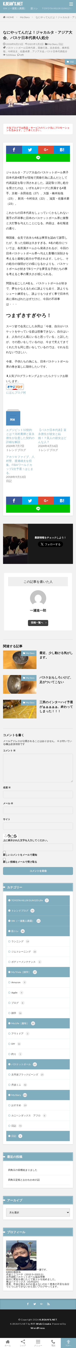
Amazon (18, 982)
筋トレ (34, 8)
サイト (6, 819)
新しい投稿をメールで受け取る (20, 862)
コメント (9, 750)
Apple (16, 992)
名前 (7, 787)
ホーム (8, 1345)
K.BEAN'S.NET (13, 4)
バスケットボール (23, 1064)
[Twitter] (30, 150)
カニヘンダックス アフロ (28, 1115)
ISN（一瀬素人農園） (15, 8)
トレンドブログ (22, 910)
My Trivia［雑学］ (23, 972)
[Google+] (46, 150)
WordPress (38, 1328)
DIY (15, 1043)
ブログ (17, 1002)
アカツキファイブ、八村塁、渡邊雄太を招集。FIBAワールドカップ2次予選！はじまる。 (20, 465)
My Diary (25, 17)
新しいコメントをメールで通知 (20, 855)
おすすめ (18, 1105)
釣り (16, 1053)
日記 (60, 44)
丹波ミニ (18, 1084)
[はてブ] (62, 150)
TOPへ (68, 1345)
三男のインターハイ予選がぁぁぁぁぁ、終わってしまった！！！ (56, 706)
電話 (53, 1345)
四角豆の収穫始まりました (22, 1169)
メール (8, 803)
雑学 (16, 1013)
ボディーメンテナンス (25, 961)
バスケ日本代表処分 (56, 51)
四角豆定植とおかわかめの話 (24, 1179)
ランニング (20, 941)
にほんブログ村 (16, 392)
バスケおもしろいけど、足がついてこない (56, 679)
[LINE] (38, 158)
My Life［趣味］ (22, 1023)
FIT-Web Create (41, 1323)
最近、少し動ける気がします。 (56, 655)
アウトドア (19, 1033)
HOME (10, 17)
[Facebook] (14, 150)
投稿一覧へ (37, 622)
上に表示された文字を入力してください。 (26, 840)
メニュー (38, 1345)
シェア (23, 1345)
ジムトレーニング (23, 951)
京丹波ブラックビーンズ (27, 1074)
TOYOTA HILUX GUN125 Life (58, 8)
